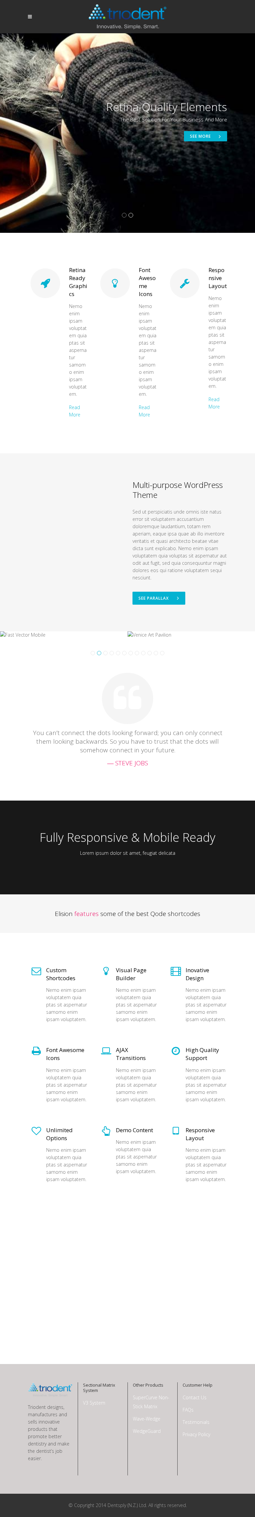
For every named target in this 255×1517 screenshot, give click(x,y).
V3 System (94, 1403)
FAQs (188, 1410)
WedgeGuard (147, 1431)
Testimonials (196, 1422)
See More (201, 136)
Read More (74, 411)
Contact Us (195, 1397)
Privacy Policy (196, 1434)
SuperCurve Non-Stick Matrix (151, 1402)
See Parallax (153, 598)
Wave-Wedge (146, 1419)
